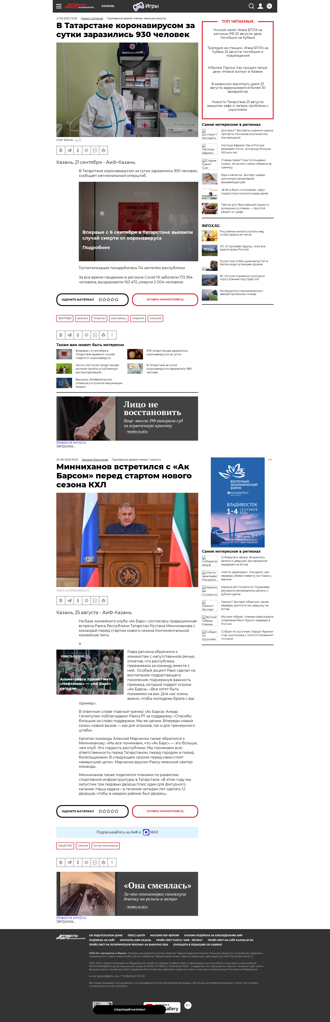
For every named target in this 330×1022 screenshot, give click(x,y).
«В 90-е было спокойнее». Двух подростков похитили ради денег (244, 191)
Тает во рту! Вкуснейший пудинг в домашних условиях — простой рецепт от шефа (245, 208)
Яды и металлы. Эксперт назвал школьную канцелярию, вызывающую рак (243, 178)
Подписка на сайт (102, 940)
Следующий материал (129, 1009)
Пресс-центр (136, 935)
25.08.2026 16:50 (67, 459)
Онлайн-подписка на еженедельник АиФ (213, 935)
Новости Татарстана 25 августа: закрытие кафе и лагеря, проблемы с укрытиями (238, 106)
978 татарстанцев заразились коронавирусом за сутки (167, 352)
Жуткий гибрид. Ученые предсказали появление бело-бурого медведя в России (247, 620)
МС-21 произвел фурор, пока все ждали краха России (242, 248)
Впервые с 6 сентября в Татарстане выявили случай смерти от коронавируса (137, 235)
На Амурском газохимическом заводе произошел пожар (241, 292)
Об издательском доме (106, 935)
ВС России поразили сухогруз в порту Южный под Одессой (242, 278)
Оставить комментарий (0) (165, 299)
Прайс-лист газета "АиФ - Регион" (179, 940)
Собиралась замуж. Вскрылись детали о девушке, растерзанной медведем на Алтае (244, 561)
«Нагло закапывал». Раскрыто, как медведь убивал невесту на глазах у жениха (246, 575)
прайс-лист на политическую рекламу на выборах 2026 (128, 944)
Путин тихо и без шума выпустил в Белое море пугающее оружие (244, 263)
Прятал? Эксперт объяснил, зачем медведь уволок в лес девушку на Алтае (245, 605)
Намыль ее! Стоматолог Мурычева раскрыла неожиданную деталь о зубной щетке (245, 590)
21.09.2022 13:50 (66, 18)
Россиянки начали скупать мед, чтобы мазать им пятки (242, 233)
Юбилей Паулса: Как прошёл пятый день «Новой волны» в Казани (237, 70)
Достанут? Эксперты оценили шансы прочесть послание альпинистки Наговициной (247, 134)
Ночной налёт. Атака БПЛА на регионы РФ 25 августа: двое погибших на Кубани (237, 34)
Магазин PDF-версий (164, 935)
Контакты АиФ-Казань (135, 940)
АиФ (78, 140)
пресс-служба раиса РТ (73, 590)
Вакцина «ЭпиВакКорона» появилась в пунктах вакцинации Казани (99, 383)
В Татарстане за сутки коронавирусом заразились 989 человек (169, 368)
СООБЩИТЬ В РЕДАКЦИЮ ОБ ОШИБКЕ (197, 944)
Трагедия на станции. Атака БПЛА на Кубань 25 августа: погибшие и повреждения (237, 52)
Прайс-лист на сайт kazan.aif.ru (230, 940)
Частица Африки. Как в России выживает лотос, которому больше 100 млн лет (246, 149)
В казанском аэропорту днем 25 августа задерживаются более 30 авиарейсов (237, 88)
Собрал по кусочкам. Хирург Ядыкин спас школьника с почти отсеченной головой (247, 635)
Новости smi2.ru (71, 442)
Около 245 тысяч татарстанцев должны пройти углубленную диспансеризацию (97, 368)
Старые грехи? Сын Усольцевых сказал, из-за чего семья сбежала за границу (246, 163)
